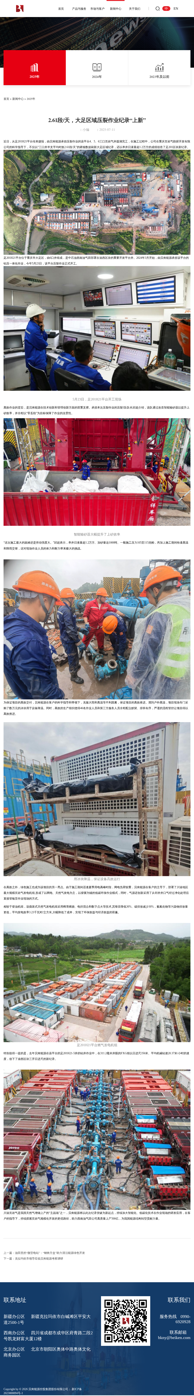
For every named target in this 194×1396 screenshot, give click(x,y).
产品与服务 (79, 8)
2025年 (31, 99)
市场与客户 (97, 8)
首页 (61, 8)
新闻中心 (115, 8)
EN (176, 8)
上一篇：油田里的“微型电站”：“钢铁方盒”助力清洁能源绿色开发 (44, 1253)
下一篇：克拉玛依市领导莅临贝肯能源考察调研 (33, 1258)
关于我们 (134, 8)
